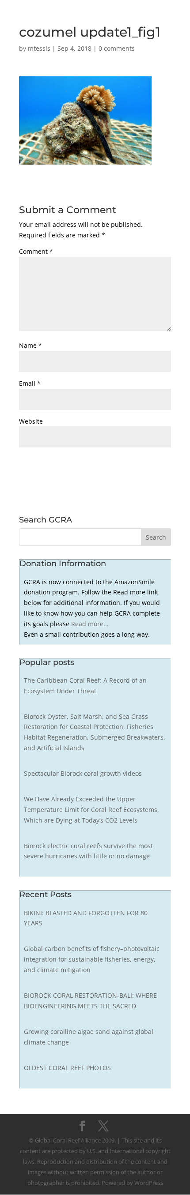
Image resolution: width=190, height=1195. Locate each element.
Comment (36, 251)
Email (30, 383)
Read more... (90, 624)
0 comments (117, 48)
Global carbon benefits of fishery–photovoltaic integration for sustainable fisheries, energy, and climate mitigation (92, 959)
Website (31, 421)
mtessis (39, 48)
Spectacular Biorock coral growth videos (83, 773)
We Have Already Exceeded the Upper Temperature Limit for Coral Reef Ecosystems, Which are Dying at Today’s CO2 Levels (91, 809)
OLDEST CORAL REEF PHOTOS (67, 1067)
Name (30, 345)
